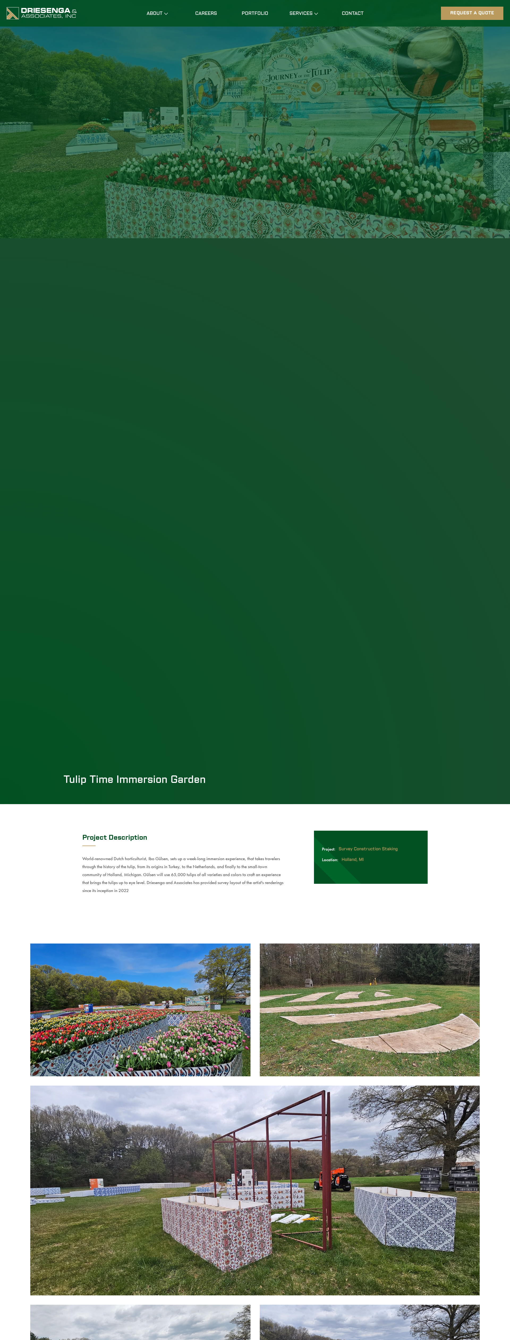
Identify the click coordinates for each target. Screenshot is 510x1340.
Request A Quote (472, 13)
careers (206, 13)
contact (353, 13)
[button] (157, 13)
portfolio (255, 13)
